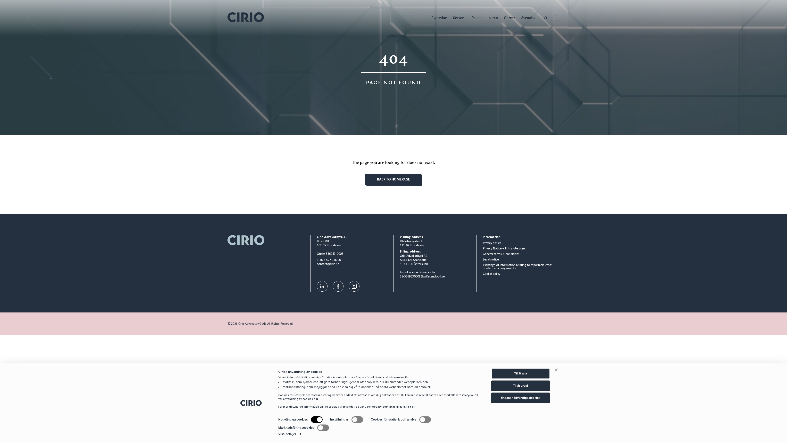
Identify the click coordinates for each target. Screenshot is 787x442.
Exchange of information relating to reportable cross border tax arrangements (518, 267)
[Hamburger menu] (556, 18)
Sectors (459, 17)
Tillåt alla (520, 373)
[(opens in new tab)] (322, 286)
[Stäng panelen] (556, 369)
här (316, 399)
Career (509, 17)
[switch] (357, 419)
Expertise (439, 17)
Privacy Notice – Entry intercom (504, 248)
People (477, 17)
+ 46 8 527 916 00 (329, 260)
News (493, 17)
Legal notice (491, 259)
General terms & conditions (501, 254)
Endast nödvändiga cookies (520, 397)
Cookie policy (491, 274)
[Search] (545, 18)
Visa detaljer (287, 434)
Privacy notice (492, 243)
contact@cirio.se (328, 264)
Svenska (528, 17)
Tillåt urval (520, 385)
